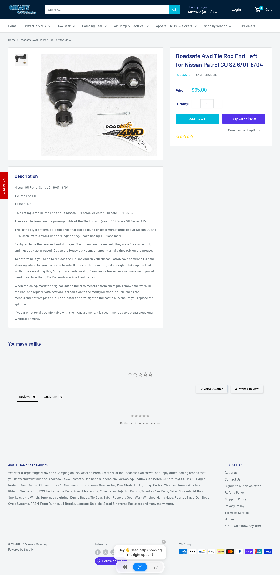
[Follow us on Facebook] (98, 552)
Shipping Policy (236, 499)
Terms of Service (237, 512)
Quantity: (182, 104)
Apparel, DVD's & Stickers (174, 26)
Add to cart (197, 119)
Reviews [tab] (24, 397)
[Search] (174, 9)
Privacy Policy (234, 506)
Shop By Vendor (215, 26)
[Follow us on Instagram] (113, 552)
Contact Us (232, 479)
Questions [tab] (50, 397)
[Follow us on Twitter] (105, 552)
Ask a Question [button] (213, 389)
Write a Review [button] (249, 389)
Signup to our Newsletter (243, 486)
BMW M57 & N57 (35, 26)
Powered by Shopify (21, 549)
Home (12, 26)
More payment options (244, 130)
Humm (229, 519)
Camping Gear (92, 26)
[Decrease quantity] (196, 103)
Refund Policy (235, 492)
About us (231, 472)
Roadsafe (183, 74)
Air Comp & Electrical (129, 26)
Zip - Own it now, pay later (243, 526)
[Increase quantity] (218, 103)
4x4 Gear (64, 26)
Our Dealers (246, 26)
